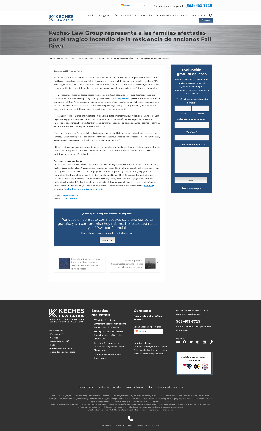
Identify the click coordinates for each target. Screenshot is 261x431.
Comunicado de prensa (70, 195)
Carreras (54, 337)
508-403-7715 (189, 79)
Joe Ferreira (72, 198)
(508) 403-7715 (198, 5)
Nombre (183, 113)
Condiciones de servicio (158, 410)
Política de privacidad (140, 410)
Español (127, 5)
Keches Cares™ (57, 334)
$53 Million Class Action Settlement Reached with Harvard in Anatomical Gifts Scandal (110, 324)
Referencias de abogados (60, 348)
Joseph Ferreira (123, 98)
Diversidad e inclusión (60, 341)
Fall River (64, 198)
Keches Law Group (128, 425)
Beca (52, 344)
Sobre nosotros (56, 330)
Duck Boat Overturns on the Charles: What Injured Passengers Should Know (109, 346)
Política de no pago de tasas (62, 351)
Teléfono (191, 132)
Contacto (107, 240)
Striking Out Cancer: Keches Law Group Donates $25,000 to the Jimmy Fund (109, 335)
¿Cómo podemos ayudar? (192, 144)
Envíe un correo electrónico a (192, 119)
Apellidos (200, 113)
